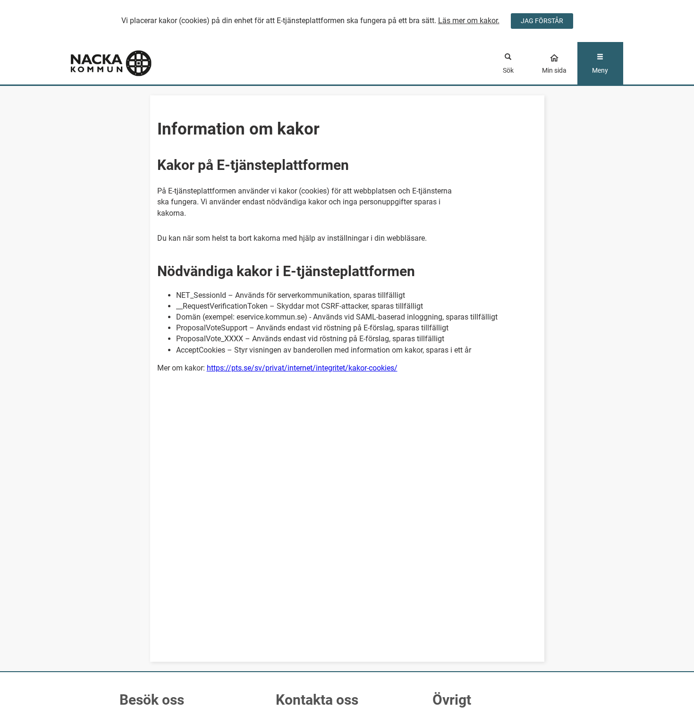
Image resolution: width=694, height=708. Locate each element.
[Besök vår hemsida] (140, 63)
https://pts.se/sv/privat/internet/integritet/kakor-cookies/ (302, 367)
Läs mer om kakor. (468, 20)
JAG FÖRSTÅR (542, 21)
